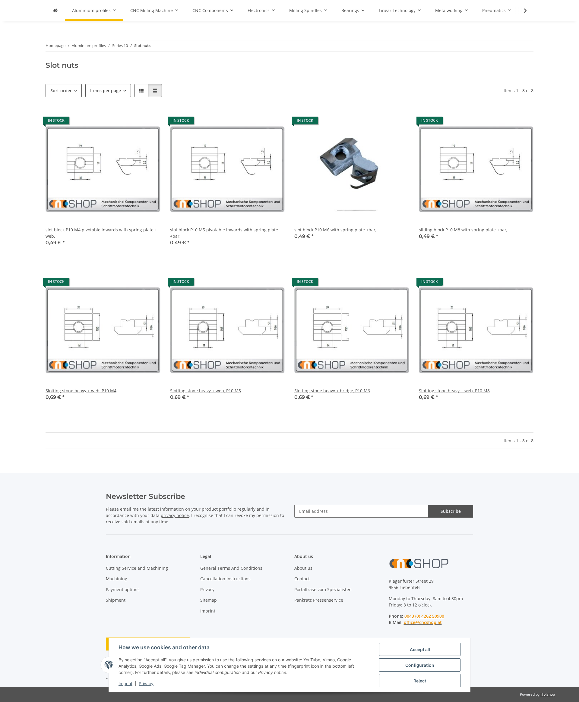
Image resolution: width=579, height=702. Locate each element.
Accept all (420, 649)
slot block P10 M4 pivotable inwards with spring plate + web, (101, 233)
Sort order (61, 90)
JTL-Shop (547, 694)
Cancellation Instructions (225, 578)
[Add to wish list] (150, 122)
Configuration (419, 665)
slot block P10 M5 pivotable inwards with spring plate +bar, (224, 233)
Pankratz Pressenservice (318, 600)
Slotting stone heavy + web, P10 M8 (454, 390)
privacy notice (175, 515)
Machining (116, 578)
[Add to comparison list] (134, 122)
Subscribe (451, 511)
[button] (521, 10)
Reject (419, 680)
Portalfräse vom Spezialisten (323, 589)
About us (303, 568)
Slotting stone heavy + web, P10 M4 (81, 390)
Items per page (105, 90)
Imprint (125, 683)
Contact (302, 578)
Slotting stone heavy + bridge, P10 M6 (332, 390)
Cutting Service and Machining (137, 568)
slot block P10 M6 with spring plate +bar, (335, 230)
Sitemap (208, 600)
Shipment (115, 600)
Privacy (146, 683)
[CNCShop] (55, 10)
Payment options (123, 589)
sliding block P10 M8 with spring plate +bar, (463, 230)
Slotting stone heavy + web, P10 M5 (205, 390)
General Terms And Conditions (231, 568)
